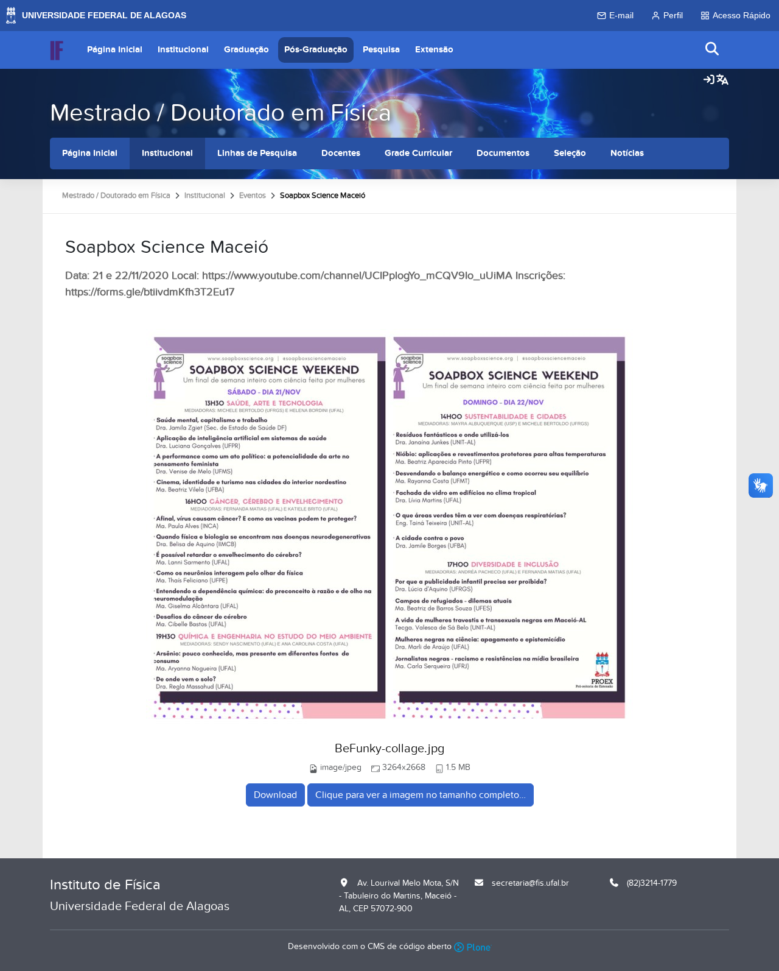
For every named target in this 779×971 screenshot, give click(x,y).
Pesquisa (381, 49)
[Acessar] (709, 80)
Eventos (252, 195)
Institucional (183, 49)
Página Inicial (114, 49)
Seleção (570, 153)
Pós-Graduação (316, 49)
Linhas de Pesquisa (257, 153)
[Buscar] (712, 49)
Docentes (340, 153)
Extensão (434, 49)
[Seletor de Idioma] (722, 80)
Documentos (503, 153)
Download (275, 795)
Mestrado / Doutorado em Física (220, 113)
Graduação (246, 49)
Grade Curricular (418, 153)
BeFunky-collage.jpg (389, 748)
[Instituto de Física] (56, 50)
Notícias (627, 153)
